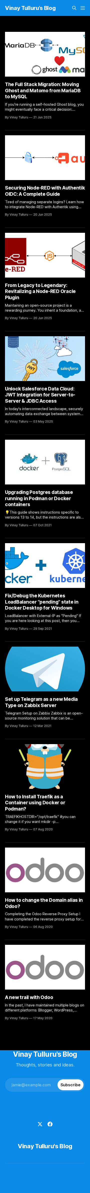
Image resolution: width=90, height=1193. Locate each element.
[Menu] (83, 8)
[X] (40, 1124)
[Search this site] (74, 8)
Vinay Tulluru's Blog (30, 8)
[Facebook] (50, 1124)
